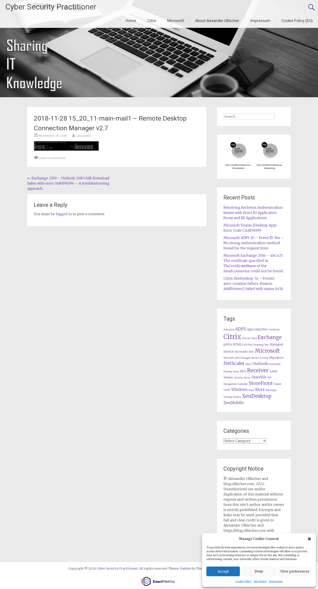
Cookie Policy (243, 581)
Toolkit (277, 384)
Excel (254, 338)
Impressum (276, 581)
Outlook (260, 363)
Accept (223, 571)
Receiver (258, 370)
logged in (64, 214)
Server (247, 377)
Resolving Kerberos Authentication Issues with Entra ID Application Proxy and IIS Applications (253, 212)
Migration (276, 358)
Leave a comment (52, 158)
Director (246, 338)
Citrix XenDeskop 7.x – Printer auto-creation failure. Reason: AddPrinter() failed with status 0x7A (253, 283)
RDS (243, 371)
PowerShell (274, 364)
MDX (251, 351)
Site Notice (260, 581)
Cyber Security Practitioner (50, 6)
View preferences (294, 571)
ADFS (240, 328)
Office (249, 364)
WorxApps (270, 390)
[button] (309, 539)
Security (238, 377)
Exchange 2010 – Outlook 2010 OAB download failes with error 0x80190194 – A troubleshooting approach (68, 183)
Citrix (151, 20)
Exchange (270, 337)
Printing (227, 371)
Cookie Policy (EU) (297, 20)
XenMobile (233, 402)
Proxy (236, 371)
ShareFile (259, 377)
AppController (257, 329)
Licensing (258, 344)
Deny (259, 571)
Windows (239, 389)
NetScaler (234, 363)
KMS (249, 344)
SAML (274, 371)
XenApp (227, 397)
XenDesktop (256, 396)
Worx (260, 389)
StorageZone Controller (235, 384)
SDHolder (228, 377)
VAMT (226, 390)
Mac (266, 344)
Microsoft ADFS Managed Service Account (245, 358)
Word (251, 390)
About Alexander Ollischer (217, 20)
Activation (228, 329)
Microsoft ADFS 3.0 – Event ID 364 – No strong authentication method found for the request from (253, 243)
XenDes (237, 397)
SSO (269, 377)
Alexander (83, 136)
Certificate (273, 329)
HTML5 (238, 344)
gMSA (227, 344)
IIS (245, 344)
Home (131, 20)
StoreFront (261, 383)
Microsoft (175, 20)
